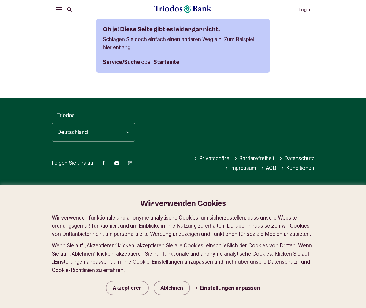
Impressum (243, 168)
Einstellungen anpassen (230, 288)
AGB (271, 168)
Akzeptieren (127, 288)
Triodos (66, 115)
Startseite (166, 62)
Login (304, 9)
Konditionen (300, 168)
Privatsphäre (214, 158)
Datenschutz (299, 158)
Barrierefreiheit (256, 158)
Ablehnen (171, 288)
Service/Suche (122, 62)
